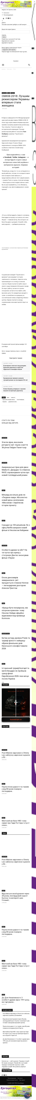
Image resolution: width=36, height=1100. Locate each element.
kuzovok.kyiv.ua (16, 719)
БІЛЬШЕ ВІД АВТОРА (10, 423)
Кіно (9, 93)
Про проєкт (22, 1080)
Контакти (6, 13)
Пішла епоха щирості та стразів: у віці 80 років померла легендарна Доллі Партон (16, 1027)
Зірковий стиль (5, 633)
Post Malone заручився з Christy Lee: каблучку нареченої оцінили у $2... (16, 755)
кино (8, 397)
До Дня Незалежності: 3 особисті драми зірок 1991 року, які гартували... (15, 1000)
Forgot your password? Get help (11, 39)
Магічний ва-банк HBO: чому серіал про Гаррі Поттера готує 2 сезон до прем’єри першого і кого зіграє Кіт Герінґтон (16, 1033)
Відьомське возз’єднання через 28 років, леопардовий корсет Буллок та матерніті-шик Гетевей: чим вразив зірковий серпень (16, 1020)
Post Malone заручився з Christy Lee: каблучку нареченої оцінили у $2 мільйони (16, 1014)
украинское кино (12, 401)
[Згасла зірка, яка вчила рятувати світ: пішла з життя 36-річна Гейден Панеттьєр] (16, 432)
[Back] (2, 21)
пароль (4, 35)
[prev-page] (2, 682)
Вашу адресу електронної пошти (11, 47)
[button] (3, 65)
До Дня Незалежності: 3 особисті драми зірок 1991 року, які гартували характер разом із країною (16, 1040)
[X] (10, 18)
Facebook (7, 157)
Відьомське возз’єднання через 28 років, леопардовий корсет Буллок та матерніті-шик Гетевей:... (15, 897)
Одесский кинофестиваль (9, 399)
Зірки (3, 490)
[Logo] (13, 73)
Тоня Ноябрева (20, 399)
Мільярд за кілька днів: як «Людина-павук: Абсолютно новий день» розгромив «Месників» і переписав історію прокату (14, 500)
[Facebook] (6, 18)
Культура (4, 93)
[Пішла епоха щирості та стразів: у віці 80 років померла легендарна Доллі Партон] (16, 774)
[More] (25, 411)
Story (3, 603)
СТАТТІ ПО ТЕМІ (8, 420)
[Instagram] (7, 18)
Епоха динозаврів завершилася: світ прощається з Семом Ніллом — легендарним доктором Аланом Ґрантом (15, 582)
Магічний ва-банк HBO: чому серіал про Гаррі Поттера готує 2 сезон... (15, 823)
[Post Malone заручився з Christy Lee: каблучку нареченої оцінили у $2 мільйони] (16, 740)
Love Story (4, 437)
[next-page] (3, 682)
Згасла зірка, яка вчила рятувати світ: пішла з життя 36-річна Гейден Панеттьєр (15, 445)
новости (13, 397)
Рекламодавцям (8, 15)
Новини (12, 93)
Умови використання (12, 1080)
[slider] (15, 702)
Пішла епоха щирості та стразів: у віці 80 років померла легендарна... (15, 789)
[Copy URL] (21, 411)
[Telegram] (9, 18)
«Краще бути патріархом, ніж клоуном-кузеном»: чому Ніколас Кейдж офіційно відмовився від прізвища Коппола (15, 613)
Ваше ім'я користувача (8, 29)
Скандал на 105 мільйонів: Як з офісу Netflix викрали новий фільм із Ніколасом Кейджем (16, 527)
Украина (5, 401)
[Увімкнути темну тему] (3, 18)
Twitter (14, 157)
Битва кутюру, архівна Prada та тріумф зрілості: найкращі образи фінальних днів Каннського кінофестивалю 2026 (16, 643)
